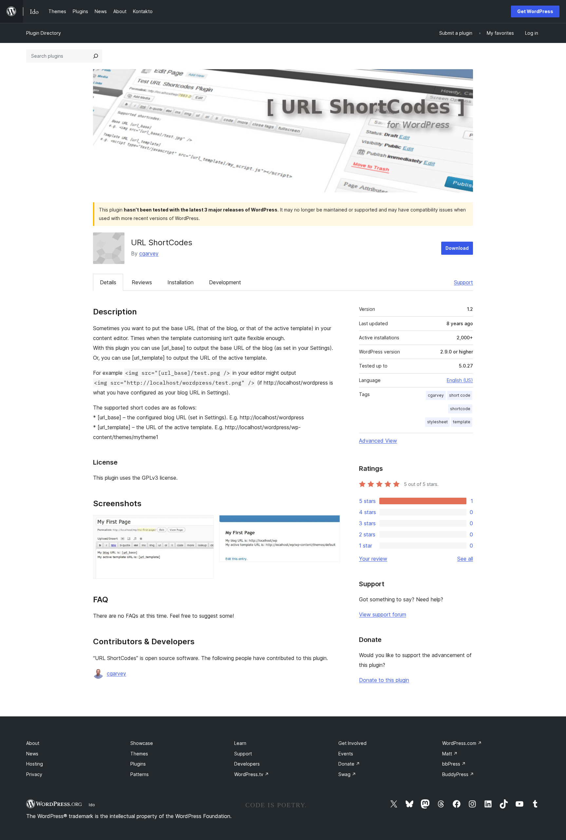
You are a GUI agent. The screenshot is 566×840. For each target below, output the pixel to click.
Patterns (139, 774)
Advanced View (378, 440)
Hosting (34, 764)
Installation (180, 282)
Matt (450, 753)
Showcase (141, 743)
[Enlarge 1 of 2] (205, 524)
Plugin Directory (43, 33)
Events (345, 753)
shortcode (460, 408)
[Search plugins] (95, 56)
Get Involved (352, 743)
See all (465, 558)
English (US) (460, 380)
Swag (347, 774)
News (32, 753)
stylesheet (437, 421)
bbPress (454, 764)
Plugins (138, 764)
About (32, 743)
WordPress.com (462, 743)
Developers (247, 764)
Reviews (142, 282)
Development (225, 282)
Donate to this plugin (384, 680)
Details (108, 282)
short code (459, 395)
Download (457, 248)
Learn (240, 743)
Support (463, 282)
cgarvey (149, 253)
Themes (139, 753)
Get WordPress (535, 11)
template (461, 421)
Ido (92, 804)
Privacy (34, 774)
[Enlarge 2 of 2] (331, 524)
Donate (349, 764)
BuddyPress (458, 774)
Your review (373, 558)
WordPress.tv (251, 774)
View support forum (382, 614)
